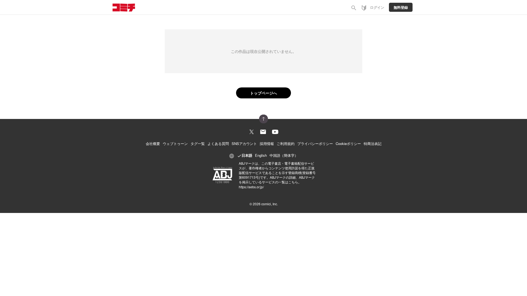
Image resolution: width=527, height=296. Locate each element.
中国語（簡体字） (284, 155)
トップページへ (263, 93)
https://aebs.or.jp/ (251, 186)
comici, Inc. (269, 203)
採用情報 (267, 143)
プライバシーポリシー (315, 143)
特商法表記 (373, 143)
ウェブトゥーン (175, 143)
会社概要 (153, 143)
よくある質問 (218, 143)
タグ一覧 (197, 143)
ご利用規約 (286, 143)
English (261, 155)
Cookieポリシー (348, 143)
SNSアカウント (244, 143)
